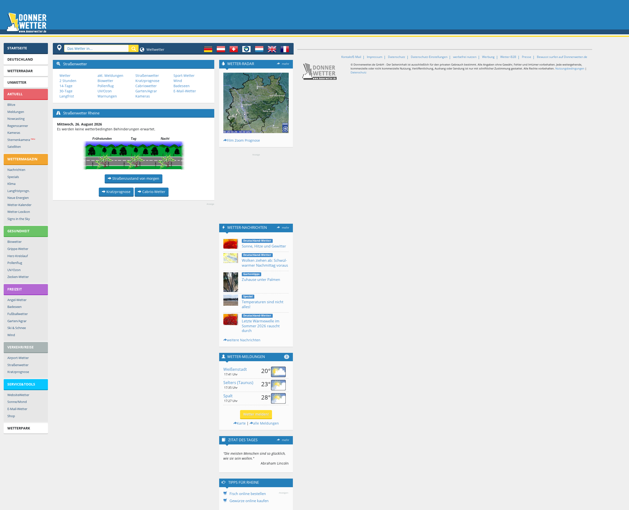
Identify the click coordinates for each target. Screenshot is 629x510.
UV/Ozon (14, 270)
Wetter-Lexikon (18, 211)
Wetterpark (18, 428)
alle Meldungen (266, 423)
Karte (241, 423)
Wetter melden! (256, 414)
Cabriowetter (146, 85)
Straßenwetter (18, 365)
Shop (11, 416)
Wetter (65, 75)
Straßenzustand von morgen (135, 178)
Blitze (11, 104)
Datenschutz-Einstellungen (429, 57)
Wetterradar (20, 71)
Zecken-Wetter (18, 277)
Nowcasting (16, 118)
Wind (11, 335)
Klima (11, 183)
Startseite (17, 48)
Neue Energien (18, 197)
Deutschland (20, 59)
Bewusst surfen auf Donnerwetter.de (562, 57)
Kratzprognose (18, 372)
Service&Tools (21, 384)
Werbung (488, 57)
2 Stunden (67, 80)
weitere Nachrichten (243, 340)
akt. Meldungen (110, 75)
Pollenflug (14, 263)
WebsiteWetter (18, 395)
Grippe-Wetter (17, 249)
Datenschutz (396, 57)
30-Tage (65, 91)
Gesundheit (18, 231)
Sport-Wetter (184, 75)
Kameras (13, 132)
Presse (526, 57)
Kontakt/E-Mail (351, 57)
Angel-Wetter (17, 300)
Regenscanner (17, 126)
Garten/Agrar (17, 321)
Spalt (228, 396)
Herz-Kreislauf (17, 256)
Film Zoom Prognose (243, 140)
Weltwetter (154, 49)
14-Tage (65, 85)
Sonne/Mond (17, 402)
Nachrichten (16, 169)
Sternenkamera (21, 139)
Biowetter (14, 241)
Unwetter (16, 82)
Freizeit (14, 289)
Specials (13, 177)
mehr (285, 64)
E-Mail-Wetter (17, 409)
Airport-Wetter (18, 358)
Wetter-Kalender (19, 205)
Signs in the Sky (18, 219)
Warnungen (107, 96)
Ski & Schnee (16, 328)
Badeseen (14, 306)
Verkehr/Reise (20, 347)
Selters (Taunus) (238, 382)
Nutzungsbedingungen (569, 68)
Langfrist (66, 96)
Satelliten (14, 146)
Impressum (374, 57)
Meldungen (15, 112)
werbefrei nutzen (464, 57)
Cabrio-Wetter (153, 191)
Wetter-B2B (508, 57)
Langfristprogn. (18, 191)
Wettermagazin (22, 159)
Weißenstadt (235, 369)
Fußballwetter (17, 314)
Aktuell (15, 94)
